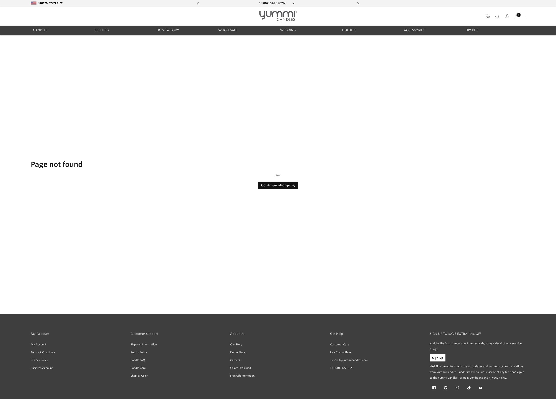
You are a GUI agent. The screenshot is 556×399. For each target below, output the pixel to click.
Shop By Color (139, 375)
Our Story (236, 344)
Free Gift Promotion (242, 375)
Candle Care (138, 367)
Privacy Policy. (498, 377)
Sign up (437, 358)
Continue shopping (278, 185)
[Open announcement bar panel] (293, 3)
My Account (38, 344)
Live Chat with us (340, 352)
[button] (40, 30)
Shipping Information (144, 344)
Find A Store (237, 352)
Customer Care (339, 344)
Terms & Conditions (43, 352)
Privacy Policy (39, 360)
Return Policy (139, 352)
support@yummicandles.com (349, 360)
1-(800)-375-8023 (341, 367)
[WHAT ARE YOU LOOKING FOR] (497, 16)
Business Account (42, 367)
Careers (235, 360)
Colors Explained (240, 367)
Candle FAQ (138, 360)
